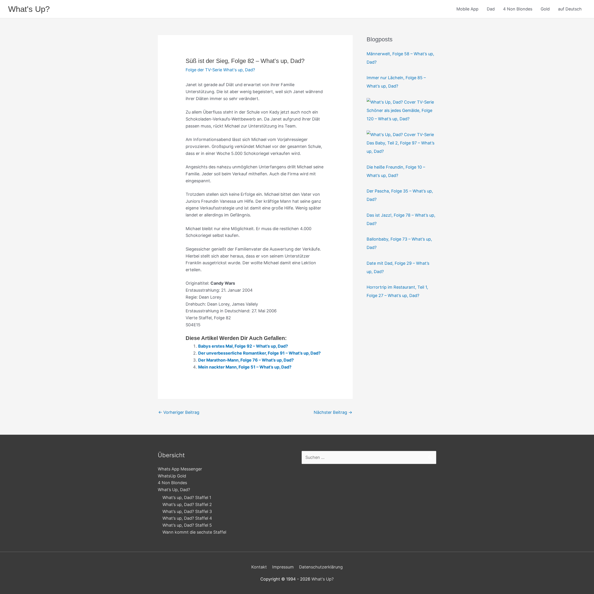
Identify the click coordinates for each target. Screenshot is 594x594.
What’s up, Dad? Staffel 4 (187, 518)
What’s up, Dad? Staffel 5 (187, 525)
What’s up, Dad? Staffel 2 (187, 504)
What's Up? (29, 8)
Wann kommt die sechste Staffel (194, 532)
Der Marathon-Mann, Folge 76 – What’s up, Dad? (246, 360)
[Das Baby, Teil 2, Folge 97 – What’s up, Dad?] (400, 134)
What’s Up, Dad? (174, 489)
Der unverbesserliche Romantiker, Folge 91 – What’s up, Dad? (259, 353)
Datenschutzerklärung (321, 567)
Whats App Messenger (180, 469)
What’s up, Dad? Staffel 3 (187, 511)
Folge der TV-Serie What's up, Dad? (220, 69)
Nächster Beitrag (333, 412)
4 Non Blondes (517, 9)
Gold (545, 9)
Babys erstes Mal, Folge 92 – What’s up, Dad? (243, 346)
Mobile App (467, 9)
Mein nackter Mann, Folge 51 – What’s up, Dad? (244, 367)
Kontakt (259, 567)
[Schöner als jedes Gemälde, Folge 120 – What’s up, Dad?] (400, 101)
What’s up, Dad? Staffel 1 (186, 497)
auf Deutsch (570, 9)
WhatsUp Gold (172, 475)
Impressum (283, 567)
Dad (491, 9)
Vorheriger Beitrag (178, 412)
